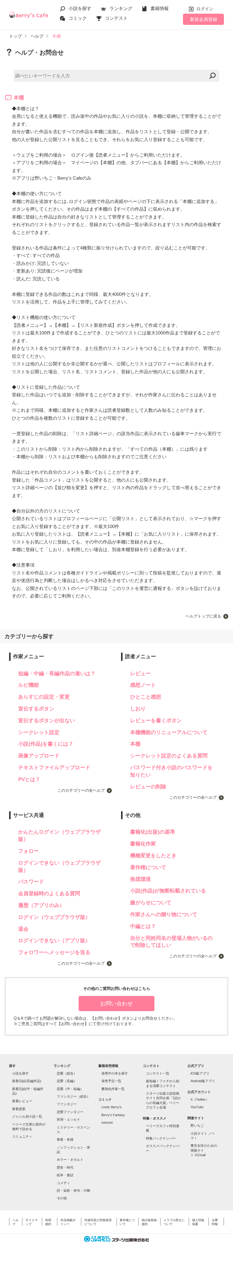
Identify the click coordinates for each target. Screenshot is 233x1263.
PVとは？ (29, 779)
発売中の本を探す (114, 1073)
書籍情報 (159, 8)
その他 (62, 1198)
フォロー (28, 851)
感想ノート (143, 685)
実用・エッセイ (68, 1119)
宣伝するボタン (36, 709)
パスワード (31, 882)
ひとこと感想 (145, 697)
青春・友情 (65, 1139)
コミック (78, 18)
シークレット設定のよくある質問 (169, 756)
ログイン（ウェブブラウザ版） (54, 917)
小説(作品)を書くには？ (45, 744)
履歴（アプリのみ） (41, 905)
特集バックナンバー (161, 1138)
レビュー (140, 673)
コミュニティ (22, 1136)
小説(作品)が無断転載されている (168, 891)
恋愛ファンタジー (70, 1112)
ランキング (121, 8)
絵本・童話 (65, 1175)
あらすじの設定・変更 (44, 697)
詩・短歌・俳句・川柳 (73, 1190)
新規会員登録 (203, 19)
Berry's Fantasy (113, 1115)
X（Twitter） (200, 1099)
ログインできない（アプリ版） (54, 940)
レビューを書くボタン (156, 720)
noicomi (107, 1122)
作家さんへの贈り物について (163, 914)
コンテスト (116, 18)
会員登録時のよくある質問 (49, 893)
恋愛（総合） (67, 1073)
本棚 (135, 744)
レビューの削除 (148, 787)
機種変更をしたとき (153, 855)
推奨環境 (140, 879)
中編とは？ (143, 926)
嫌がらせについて (150, 903)
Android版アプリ (203, 1081)
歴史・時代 (65, 1167)
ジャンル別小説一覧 (27, 1116)
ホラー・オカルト (70, 1159)
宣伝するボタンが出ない (46, 720)
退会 (23, 929)
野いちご (197, 1125)
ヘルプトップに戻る (203, 616)
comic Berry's (111, 1107)
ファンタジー (67, 1104)
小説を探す (80, 8)
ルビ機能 (28, 685)
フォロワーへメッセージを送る (54, 952)
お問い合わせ (116, 1004)
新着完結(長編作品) (26, 1081)
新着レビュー (22, 1101)
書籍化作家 (143, 844)
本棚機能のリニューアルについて (169, 732)
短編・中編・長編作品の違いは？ (57, 673)
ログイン (204, 8)
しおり (138, 709)
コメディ (63, 1183)
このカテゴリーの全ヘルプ (81, 790)
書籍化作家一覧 (113, 1089)
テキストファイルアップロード (54, 767)
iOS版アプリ (200, 1073)
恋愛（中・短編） (70, 1089)
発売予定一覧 (111, 1081)
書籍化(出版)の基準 (152, 832)
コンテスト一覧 (157, 1073)
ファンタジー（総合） (73, 1096)
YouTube (197, 1107)
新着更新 (18, 1109)
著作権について (148, 867)
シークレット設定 (38, 732)
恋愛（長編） (67, 1081)
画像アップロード (38, 756)
